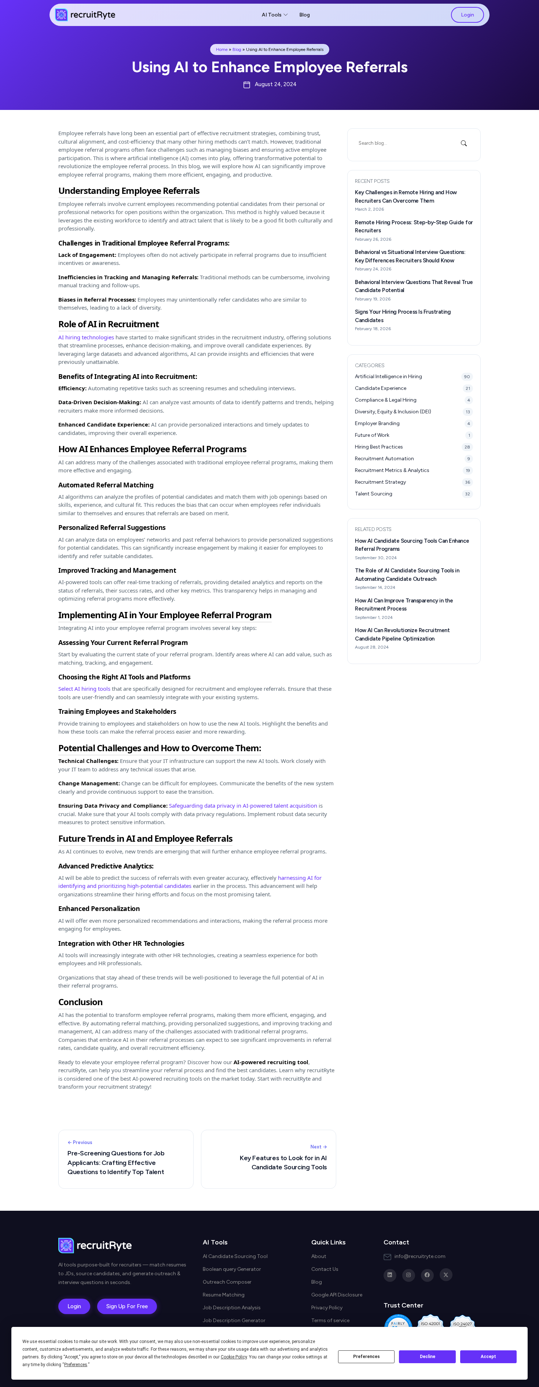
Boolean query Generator (232, 1269)
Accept (488, 1356)
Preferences (366, 1356)
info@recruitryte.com (420, 1256)
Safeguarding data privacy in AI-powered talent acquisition (243, 805)
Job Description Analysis (232, 1308)
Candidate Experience (412, 388)
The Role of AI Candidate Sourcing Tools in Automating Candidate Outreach (407, 574)
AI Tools (272, 15)
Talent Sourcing (412, 494)
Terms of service (330, 1320)
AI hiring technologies (86, 337)
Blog (304, 15)
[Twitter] (446, 1274)
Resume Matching (224, 1295)
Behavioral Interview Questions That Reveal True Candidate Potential (414, 286)
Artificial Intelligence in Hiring (412, 376)
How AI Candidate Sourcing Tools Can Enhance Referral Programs (412, 545)
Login (467, 15)
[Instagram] (408, 1275)
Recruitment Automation (412, 458)
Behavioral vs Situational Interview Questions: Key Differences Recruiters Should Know (410, 256)
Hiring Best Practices (412, 447)
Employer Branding (412, 423)
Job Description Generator (234, 1320)
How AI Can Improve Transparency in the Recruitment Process (404, 604)
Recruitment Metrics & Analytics (412, 470)
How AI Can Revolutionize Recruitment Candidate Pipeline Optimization (402, 634)
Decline (427, 1356)
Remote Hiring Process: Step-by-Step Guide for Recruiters (414, 226)
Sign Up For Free (127, 1306)
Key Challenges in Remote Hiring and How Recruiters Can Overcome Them (406, 196)
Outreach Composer (227, 1282)
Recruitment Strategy (412, 482)
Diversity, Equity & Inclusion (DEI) (412, 412)
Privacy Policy (326, 1308)
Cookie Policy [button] (234, 1357)
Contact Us (324, 1269)
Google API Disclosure (336, 1295)
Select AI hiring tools (84, 688)
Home (222, 49)
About (318, 1256)
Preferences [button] (75, 1364)
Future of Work (412, 435)
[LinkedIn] (390, 1275)
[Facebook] (427, 1275)
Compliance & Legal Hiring (412, 400)
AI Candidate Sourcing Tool (235, 1256)
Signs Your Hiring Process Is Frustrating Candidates (403, 316)
